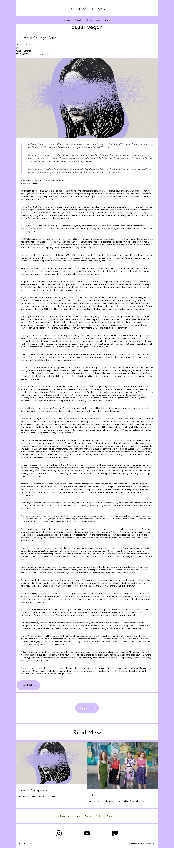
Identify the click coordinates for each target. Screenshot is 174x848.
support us (104, 173)
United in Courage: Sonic (33, 790)
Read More (28, 685)
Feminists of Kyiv (87, 8)
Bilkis (92, 795)
